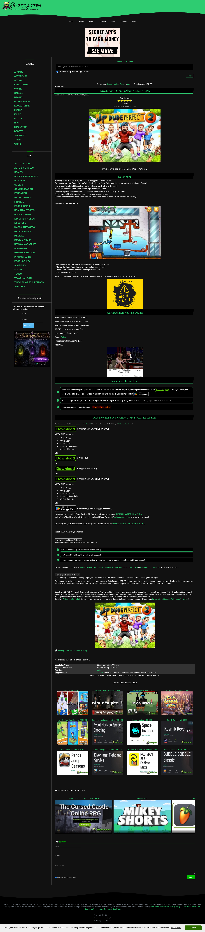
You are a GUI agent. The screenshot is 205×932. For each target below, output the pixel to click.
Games (124, 21)
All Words (75, 71)
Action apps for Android (72, 599)
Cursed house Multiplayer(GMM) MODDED (107, 690)
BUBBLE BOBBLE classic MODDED (177, 749)
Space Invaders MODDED (142, 720)
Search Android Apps (125, 62)
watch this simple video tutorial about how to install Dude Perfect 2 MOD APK (109, 567)
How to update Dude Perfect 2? (67, 575)
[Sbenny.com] (21, 5)
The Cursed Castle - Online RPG (83, 798)
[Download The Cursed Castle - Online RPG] (83, 816)
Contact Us (102, 21)
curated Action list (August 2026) (128, 523)
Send (191, 877)
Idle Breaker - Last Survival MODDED (73, 720)
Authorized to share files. (191, 906)
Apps (134, 21)
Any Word (86, 71)
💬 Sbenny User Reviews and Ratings (71, 650)
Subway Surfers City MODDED (177, 690)
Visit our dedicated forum (125, 424)
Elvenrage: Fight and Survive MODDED (107, 749)
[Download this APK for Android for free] (65, 428)
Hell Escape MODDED (72, 690)
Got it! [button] (193, 928)
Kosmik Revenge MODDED (177, 720)
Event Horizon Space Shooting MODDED (107, 720)
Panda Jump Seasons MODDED (73, 749)
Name (57, 846)
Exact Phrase (63, 71)
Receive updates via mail (66, 877)
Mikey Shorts (142, 798)
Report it (88, 424)
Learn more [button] (176, 928)
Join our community (122, 517)
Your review (59, 866)
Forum (81, 21)
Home (71, 21)
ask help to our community (150, 567)
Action (63, 337)
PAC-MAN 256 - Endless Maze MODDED (142, 749)
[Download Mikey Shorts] (142, 816)
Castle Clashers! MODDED (142, 690)
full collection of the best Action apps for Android (170, 599)
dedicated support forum (159, 906)
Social (113, 21)
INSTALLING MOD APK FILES (129, 514)
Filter (189, 76)
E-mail (57, 856)
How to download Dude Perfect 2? (68, 540)
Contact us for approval (93, 909)
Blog (91, 21)
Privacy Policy (175, 906)
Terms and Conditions (112, 909)
